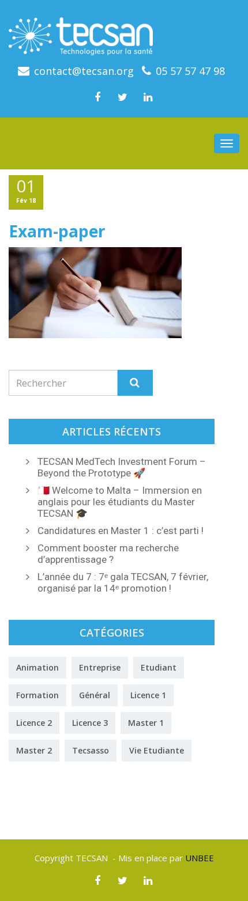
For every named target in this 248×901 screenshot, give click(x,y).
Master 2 (34, 750)
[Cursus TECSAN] (124, 32)
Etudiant (158, 667)
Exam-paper (57, 231)
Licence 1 (148, 695)
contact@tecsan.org (84, 71)
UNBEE (199, 858)
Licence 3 (90, 722)
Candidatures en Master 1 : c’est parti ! (120, 530)
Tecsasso (90, 750)
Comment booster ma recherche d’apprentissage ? (108, 553)
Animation (37, 667)
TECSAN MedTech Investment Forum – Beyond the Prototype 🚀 (121, 467)
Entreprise (100, 667)
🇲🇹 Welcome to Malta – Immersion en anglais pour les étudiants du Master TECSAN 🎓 (119, 501)
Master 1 (146, 722)
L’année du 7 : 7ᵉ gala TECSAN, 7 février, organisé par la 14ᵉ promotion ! (122, 582)
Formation (37, 695)
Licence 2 (34, 722)
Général (94, 695)
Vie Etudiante (156, 750)
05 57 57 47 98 (190, 71)
